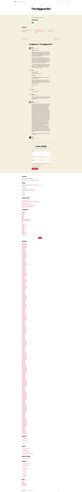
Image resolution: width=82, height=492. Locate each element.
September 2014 (24, 300)
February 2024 (24, 253)
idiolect (15, 1)
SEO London (25, 475)
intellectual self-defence (26, 219)
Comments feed (24, 484)
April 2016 (23, 285)
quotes (23, 228)
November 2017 (24, 274)
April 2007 (23, 390)
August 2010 (24, 346)
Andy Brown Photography (27, 463)
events (23, 217)
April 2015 (23, 292)
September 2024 (24, 247)
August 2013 (24, 308)
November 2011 (24, 330)
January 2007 (24, 393)
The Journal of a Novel (25, 200)
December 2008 (24, 368)
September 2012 (24, 319)
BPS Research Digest (26, 458)
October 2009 (24, 357)
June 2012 (23, 322)
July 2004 (23, 426)
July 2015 (23, 290)
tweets (23, 233)
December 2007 (24, 381)
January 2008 (24, 380)
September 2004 (24, 424)
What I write (23, 187)
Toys (61, 1)
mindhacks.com (32, 190)
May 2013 (23, 310)
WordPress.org (24, 485)
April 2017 (23, 278)
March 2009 (24, 365)
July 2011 (23, 334)
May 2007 (23, 389)
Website (33, 160)
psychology (24, 227)
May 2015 (23, 291)
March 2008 (24, 378)
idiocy (23, 218)
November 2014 (24, 298)
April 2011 (23, 337)
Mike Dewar (24, 471)
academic (23, 211)
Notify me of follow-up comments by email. (37, 165)
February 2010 (24, 353)
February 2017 (24, 279)
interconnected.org (26, 468)
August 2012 (24, 320)
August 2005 (24, 412)
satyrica (24, 473)
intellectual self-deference (26, 220)
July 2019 (23, 266)
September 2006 (24, 398)
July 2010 (23, 347)
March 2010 (24, 352)
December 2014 (24, 297)
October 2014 (24, 299)
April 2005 (23, 416)
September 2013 (24, 307)
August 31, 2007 (41, 11)
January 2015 (24, 296)
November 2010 (24, 343)
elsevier (23, 216)
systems (23, 231)
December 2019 (24, 264)
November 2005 (24, 409)
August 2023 (24, 255)
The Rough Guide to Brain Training (28, 453)
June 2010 (23, 348)
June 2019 (23, 267)
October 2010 (24, 344)
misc (22, 223)
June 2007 (23, 388)
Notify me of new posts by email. (36, 166)
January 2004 (24, 433)
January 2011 (24, 341)
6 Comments (46, 11)
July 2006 (23, 400)
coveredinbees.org (26, 465)
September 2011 (24, 332)
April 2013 (23, 311)
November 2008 (24, 369)
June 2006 (23, 401)
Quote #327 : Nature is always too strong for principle (30, 201)
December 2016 (24, 280)
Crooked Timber (25, 438)
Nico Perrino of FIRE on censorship (27, 206)
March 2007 (24, 391)
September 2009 (24, 358)
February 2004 (24, 432)
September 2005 (24, 411)
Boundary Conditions (25, 203)
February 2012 (24, 326)
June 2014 (23, 301)
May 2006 (23, 402)
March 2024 (24, 252)
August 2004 (24, 425)
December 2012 (24, 315)
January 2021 (24, 262)
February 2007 (24, 392)
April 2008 (23, 377)
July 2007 (23, 387)
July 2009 (23, 360)
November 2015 (24, 287)
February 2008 (24, 379)
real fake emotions (51, 30)
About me (23, 192)
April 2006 (23, 403)
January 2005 (24, 420)
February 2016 (24, 286)
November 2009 (24, 356)
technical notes (24, 232)
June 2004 (23, 427)
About (59, 1)
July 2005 (23, 413)
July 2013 (23, 309)
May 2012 (23, 323)
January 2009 (24, 367)
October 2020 (24, 263)
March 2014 (24, 303)
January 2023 (24, 256)
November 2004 (24, 422)
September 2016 (24, 281)
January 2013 (24, 314)
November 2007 (24, 382)
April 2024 (23, 251)
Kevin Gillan (24, 470)
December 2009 (24, 355)
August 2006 (24, 399)
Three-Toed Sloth (25, 441)
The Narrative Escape (26, 451)
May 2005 (23, 415)
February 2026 (24, 243)
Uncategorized (24, 234)
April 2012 (23, 324)
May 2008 (23, 376)
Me (22, 222)
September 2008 (24, 371)
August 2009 (24, 359)
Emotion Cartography (26, 448)
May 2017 (23, 277)
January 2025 (24, 245)
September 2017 (24, 275)
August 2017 (24, 276)
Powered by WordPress (30, 490)
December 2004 (24, 421)
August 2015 (24, 289)
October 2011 (24, 331)
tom (36, 11)
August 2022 (24, 257)
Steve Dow (24, 476)
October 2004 (24, 423)
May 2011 (23, 336)
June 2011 (23, 335)
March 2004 (24, 431)
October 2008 (24, 370)
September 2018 (24, 268)
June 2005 (23, 414)
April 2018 (23, 269)
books (23, 215)
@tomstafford (27, 180)
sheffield (23, 230)
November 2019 (24, 265)
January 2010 (24, 354)
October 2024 (24, 246)
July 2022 (23, 258)
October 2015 (24, 288)
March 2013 (24, 312)
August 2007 (24, 386)
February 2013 (24, 313)
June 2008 (23, 375)
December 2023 (24, 254)
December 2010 (24, 342)
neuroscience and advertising (26, 30)
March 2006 (24, 404)
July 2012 (23, 321)
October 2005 (24, 410)
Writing (64, 1)
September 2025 (24, 244)
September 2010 (24, 345)
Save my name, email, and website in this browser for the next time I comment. (40, 163)
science (23, 229)
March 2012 (24, 325)
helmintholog (25, 440)
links (22, 221)
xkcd (23, 443)
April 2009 (23, 364)
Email (42, 157)
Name (32, 157)
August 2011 (24, 333)
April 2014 (23, 302)
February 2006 (24, 405)
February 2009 (24, 366)
